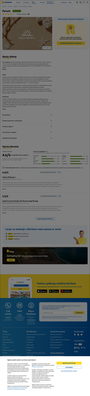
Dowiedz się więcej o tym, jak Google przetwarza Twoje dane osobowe (17, 388)
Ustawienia (72, 368)
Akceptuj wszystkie (70, 363)
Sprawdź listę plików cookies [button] (69, 371)
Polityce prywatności (37, 366)
